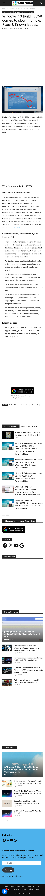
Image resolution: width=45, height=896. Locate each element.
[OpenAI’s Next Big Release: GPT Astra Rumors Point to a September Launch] (7, 793)
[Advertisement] (22, 54)
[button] (42, 3)
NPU (37, 889)
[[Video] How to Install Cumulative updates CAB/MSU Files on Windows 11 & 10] (22, 629)
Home (4, 9)
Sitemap (23, 889)
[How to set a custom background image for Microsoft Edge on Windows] (7, 660)
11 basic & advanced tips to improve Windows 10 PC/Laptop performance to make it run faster (28, 670)
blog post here (14, 227)
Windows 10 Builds (29, 9)
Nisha (6, 28)
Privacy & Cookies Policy (12, 887)
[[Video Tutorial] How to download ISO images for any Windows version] (7, 682)
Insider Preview (24, 405)
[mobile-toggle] (4, 3)
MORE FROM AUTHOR (29, 426)
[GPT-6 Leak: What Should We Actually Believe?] (7, 813)
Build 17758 (12, 405)
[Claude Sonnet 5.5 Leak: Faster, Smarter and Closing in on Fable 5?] (7, 803)
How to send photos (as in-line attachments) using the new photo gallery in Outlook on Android (26, 648)
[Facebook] (12, 80)
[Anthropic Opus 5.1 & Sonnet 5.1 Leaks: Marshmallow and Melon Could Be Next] (7, 783)
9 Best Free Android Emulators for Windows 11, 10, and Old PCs (28, 435)
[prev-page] (3, 514)
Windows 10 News (14, 9)
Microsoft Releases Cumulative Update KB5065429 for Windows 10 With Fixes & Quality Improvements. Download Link (28, 448)
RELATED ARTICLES (11, 426)
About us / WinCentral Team (30, 887)
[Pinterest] (22, 80)
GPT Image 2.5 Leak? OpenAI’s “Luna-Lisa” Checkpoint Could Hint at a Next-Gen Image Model (21, 769)
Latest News (30, 12)
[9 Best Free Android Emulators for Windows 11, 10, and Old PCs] (8, 435)
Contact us (15, 889)
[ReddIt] (38, 80)
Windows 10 (35, 405)
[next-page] (7, 514)
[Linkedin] (33, 80)
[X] (17, 80)
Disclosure (31, 889)
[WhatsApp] (28, 80)
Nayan (6, 639)
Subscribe (8, 870)
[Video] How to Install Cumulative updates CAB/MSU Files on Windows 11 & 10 (22, 634)
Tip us (8, 889)
